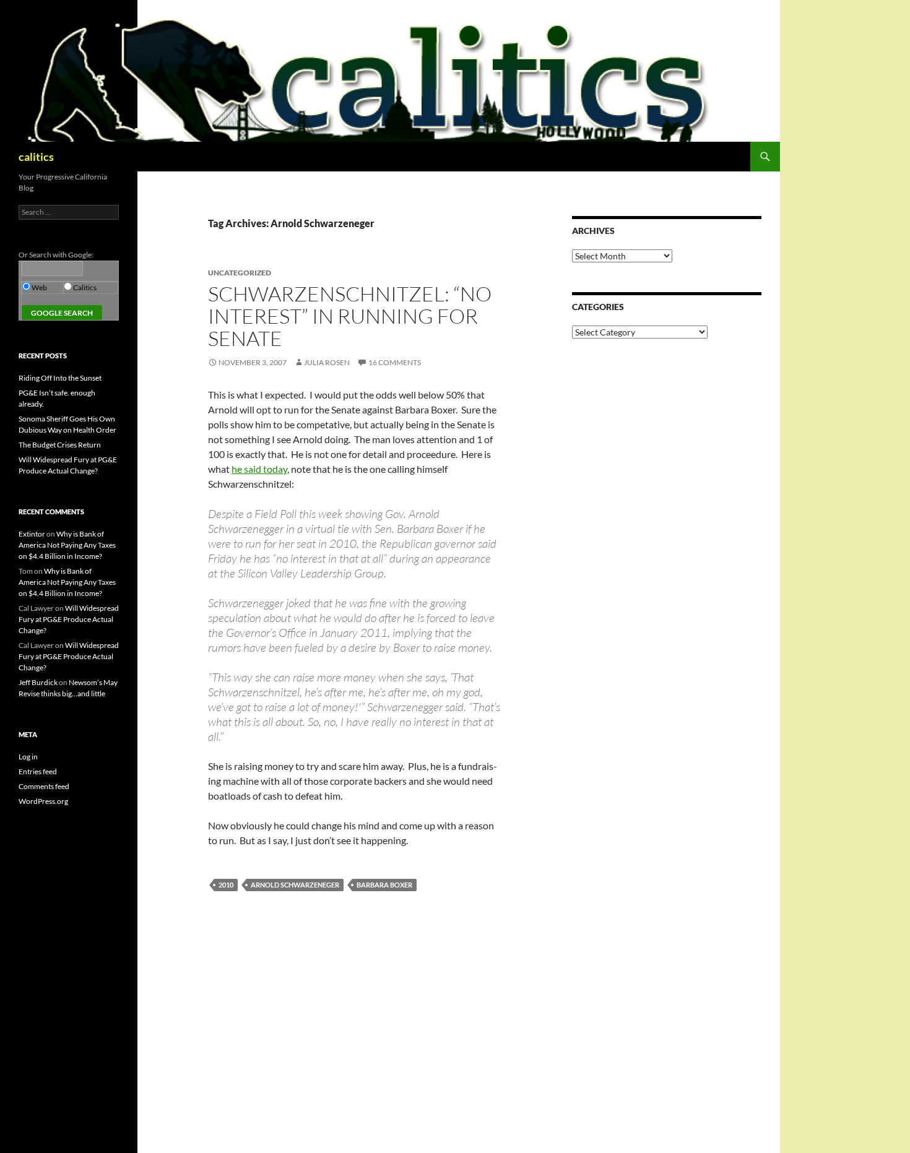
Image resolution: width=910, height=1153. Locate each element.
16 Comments (394, 362)
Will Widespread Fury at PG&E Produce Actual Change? (69, 619)
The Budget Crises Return (60, 444)
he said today (259, 469)
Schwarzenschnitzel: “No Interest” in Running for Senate (350, 316)
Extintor (32, 533)
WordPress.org (43, 801)
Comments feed (44, 786)
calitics (36, 156)
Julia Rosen (327, 362)
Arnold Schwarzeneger (295, 885)
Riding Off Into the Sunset (60, 377)
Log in (28, 756)
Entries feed (38, 771)
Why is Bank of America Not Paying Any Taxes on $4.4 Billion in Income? (67, 545)
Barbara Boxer (384, 885)
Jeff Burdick (38, 682)
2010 (226, 885)
